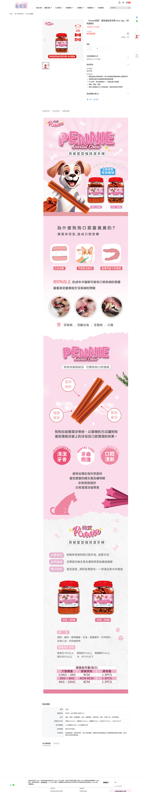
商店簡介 (52, 788)
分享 (90, 99)
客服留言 (82, 788)
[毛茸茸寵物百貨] (21, 5)
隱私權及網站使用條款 (56, 791)
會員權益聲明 (83, 791)
